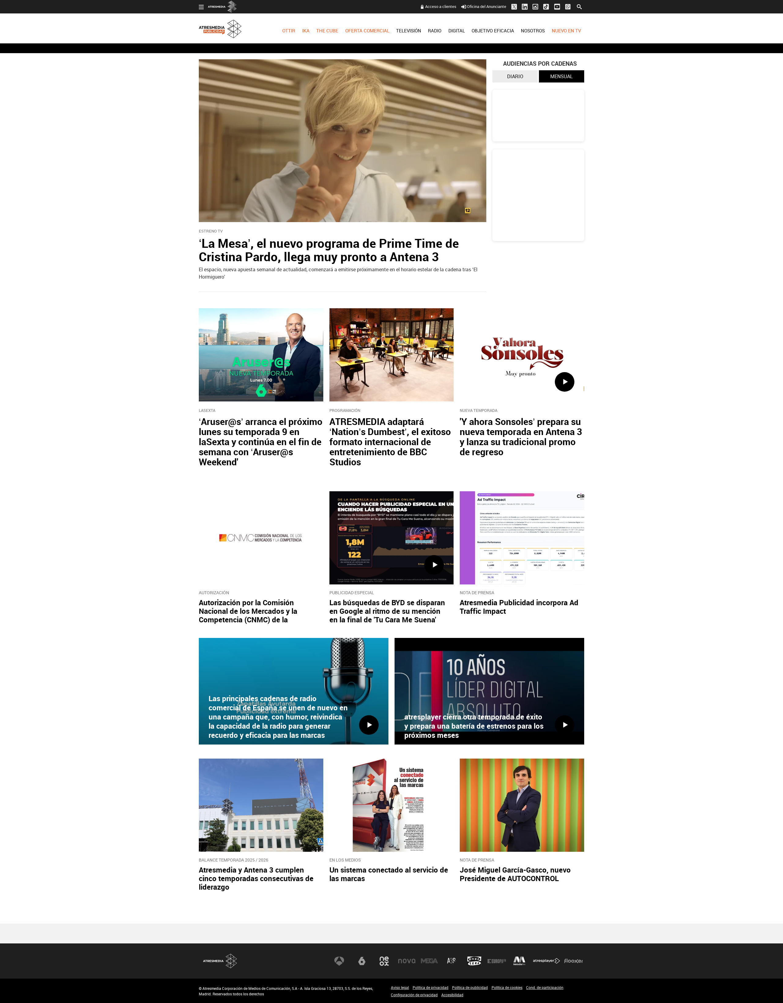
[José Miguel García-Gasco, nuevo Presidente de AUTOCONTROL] (522, 805)
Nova (407, 961)
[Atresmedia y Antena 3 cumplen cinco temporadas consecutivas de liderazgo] (261, 805)
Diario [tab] (515, 76)
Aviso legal (400, 987)
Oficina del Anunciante (486, 6)
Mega (429, 961)
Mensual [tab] (561, 76)
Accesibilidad (452, 994)
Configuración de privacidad (414, 994)
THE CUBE (327, 30)
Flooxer (573, 961)
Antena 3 (339, 961)
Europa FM (497, 961)
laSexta (362, 961)
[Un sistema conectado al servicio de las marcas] (391, 805)
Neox (384, 961)
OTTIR (288, 30)
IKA (306, 30)
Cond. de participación (544, 987)
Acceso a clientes (440, 6)
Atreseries (452, 961)
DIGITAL (456, 30)
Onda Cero (474, 961)
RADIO (434, 30)
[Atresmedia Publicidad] (234, 26)
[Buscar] (579, 6)
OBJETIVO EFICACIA (493, 30)
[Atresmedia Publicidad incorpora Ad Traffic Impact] (522, 537)
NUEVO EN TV (566, 30)
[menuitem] (289, 35)
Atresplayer (546, 961)
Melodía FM (519, 961)
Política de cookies (507, 987)
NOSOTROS (533, 30)
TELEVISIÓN (408, 30)
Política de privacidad (430, 987)
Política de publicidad (470, 987)
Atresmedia (220, 961)
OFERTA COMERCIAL (367, 30)
